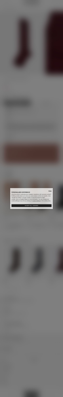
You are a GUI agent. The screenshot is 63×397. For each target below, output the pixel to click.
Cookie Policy (23, 199)
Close (50, 191)
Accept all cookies (31, 205)
